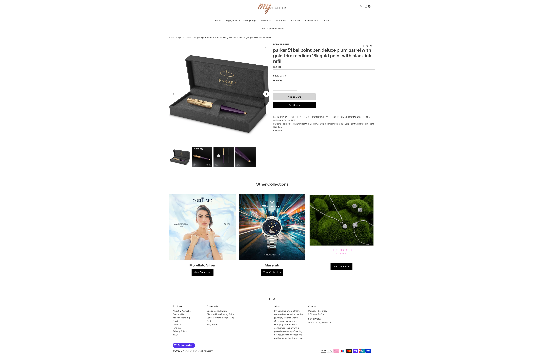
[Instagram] (274, 298)
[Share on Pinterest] (371, 46)
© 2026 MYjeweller (182, 350)
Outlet (326, 20)
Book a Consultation (217, 311)
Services (177, 321)
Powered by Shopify (203, 350)
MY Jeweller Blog (181, 317)
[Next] (266, 94)
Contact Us (178, 314)
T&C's (175, 334)
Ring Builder (213, 324)
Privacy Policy (180, 331)
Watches (280, 20)
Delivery (177, 324)
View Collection (202, 272)
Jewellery (265, 20)
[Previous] (174, 94)
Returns (177, 328)
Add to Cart (294, 96)
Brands (294, 20)
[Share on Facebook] (364, 46)
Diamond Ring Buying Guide (220, 314)
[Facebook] (269, 298)
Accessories (310, 20)
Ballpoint (180, 37)
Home (218, 20)
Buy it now (294, 105)
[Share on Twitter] (367, 46)
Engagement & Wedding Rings (241, 20)
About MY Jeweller (182, 311)
